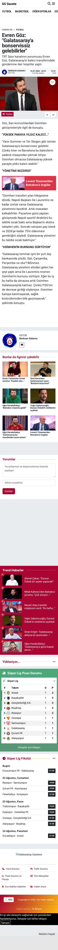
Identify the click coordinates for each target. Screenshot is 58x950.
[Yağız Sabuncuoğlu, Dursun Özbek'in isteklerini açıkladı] (43, 395)
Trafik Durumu (41, 869)
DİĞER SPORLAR (41, 11)
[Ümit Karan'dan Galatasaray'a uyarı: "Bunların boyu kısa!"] (43, 368)
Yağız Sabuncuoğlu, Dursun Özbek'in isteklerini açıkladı (42, 408)
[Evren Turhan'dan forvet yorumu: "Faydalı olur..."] (15, 368)
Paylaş (9, 114)
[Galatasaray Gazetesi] (29, 854)
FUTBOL (6, 11)
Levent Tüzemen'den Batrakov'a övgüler (40, 433)
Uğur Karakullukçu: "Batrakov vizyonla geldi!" (14, 406)
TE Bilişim (37, 909)
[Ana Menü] (53, 3)
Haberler (7, 29)
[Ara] (49, 3)
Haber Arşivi (40, 886)
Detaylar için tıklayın (29, 747)
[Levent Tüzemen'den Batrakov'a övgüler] (43, 422)
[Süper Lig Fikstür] (54, 758)
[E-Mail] (21, 344)
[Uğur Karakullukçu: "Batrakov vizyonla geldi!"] (15, 395)
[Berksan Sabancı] (10, 340)
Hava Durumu (12, 869)
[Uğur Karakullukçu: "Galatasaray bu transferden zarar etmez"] (15, 422)
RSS (10, 899)
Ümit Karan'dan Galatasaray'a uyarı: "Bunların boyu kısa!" (40, 381)
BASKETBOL (22, 11)
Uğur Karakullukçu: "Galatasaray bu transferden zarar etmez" (14, 435)
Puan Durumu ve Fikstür (12, 878)
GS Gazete (9, 4)
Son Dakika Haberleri (15, 886)
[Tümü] (54, 661)
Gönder (9, 491)
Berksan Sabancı (28, 338)
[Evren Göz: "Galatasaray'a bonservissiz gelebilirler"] (29, 94)
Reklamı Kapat (47, 933)
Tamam (5, 922)
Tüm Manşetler (41, 876)
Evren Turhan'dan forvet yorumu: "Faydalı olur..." (14, 379)
